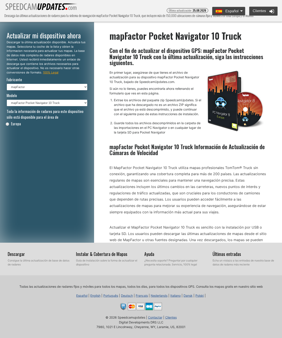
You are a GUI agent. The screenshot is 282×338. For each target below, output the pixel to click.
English (95, 295)
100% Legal (50, 72)
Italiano (175, 295)
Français (142, 295)
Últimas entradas (227, 254)
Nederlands (159, 295)
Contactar (155, 317)
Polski (199, 295)
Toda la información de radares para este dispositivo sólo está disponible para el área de (45, 114)
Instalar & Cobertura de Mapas (101, 254)
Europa (16, 123)
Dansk (188, 295)
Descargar (16, 254)
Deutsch (127, 295)
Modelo (12, 95)
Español (231, 11)
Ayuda (149, 254)
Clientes (260, 11)
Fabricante (14, 79)
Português (110, 295)
